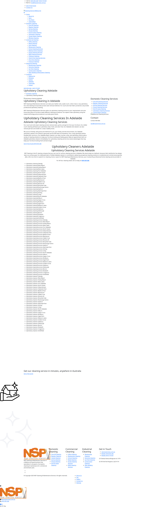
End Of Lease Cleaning (35, 32)
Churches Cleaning (34, 60)
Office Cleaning (33, 41)
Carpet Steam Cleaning (35, 36)
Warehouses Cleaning (35, 65)
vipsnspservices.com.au (108, 452)
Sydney (31, 80)
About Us (31, 16)
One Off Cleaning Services (100, 101)
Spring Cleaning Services (100, 105)
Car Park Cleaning (34, 69)
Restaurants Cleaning (35, 47)
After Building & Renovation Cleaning (39, 72)
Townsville (32, 83)
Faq (77, 477)
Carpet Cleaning (55, 458)
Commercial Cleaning (32, 40)
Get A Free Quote (31, 6)
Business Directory (29, 477)
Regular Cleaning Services (100, 103)
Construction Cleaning (35, 71)
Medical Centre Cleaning (36, 51)
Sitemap (78, 483)
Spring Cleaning (33, 29)
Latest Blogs (32, 21)
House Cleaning (33, 31)
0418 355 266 (34, 1)
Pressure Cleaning (34, 61)
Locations (29, 74)
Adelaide (31, 81)
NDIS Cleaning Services (35, 54)
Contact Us (29, 7)
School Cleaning (72, 458)
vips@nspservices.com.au (38, 3)
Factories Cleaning (34, 67)
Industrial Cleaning (31, 63)
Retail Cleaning (33, 43)
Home (28, 14)
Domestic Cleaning (31, 23)
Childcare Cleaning (34, 56)
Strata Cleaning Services (35, 52)
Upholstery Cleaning (34, 34)
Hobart (31, 85)
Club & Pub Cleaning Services (37, 58)
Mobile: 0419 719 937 (107, 455)
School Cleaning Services (36, 49)
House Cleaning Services (100, 107)
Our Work (31, 20)
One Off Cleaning (33, 25)
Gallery (78, 479)
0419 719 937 (43, 1)
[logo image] (13, 492)
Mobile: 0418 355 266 (107, 454)
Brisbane (31, 78)
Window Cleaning (34, 38)
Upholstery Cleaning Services (101, 111)
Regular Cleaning (33, 27)
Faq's (30, 18)
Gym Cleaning (33, 45)
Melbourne (32, 76)
